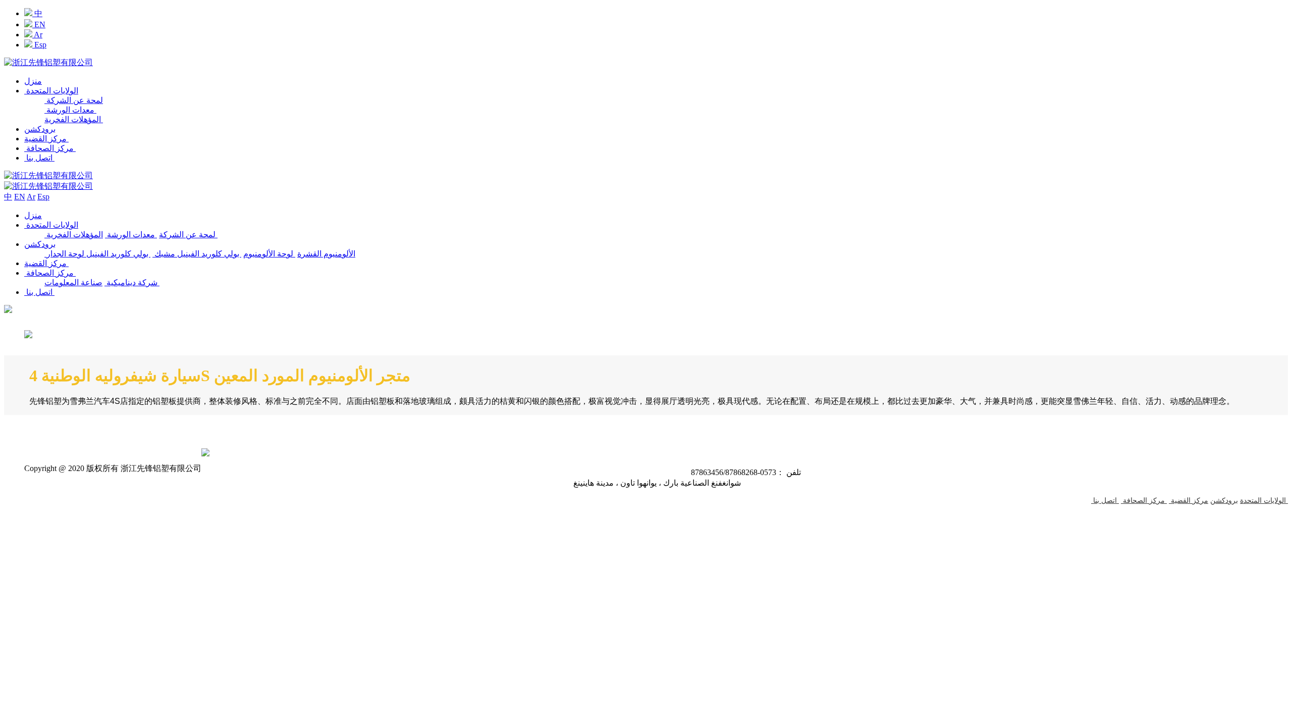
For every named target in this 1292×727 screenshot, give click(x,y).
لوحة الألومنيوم (269, 253)
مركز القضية (46, 138)
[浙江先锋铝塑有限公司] (48, 62)
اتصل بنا (39, 157)
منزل (33, 81)
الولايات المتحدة (51, 90)
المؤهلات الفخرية (73, 119)
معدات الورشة (70, 110)
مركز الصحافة (50, 148)
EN (38, 24)
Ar (37, 34)
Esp (39, 44)
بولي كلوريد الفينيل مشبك (196, 253)
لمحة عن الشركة (73, 100)
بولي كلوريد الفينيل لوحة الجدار (98, 253)
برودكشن (40, 129)
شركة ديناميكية (130, 282)
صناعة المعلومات (101, 282)
